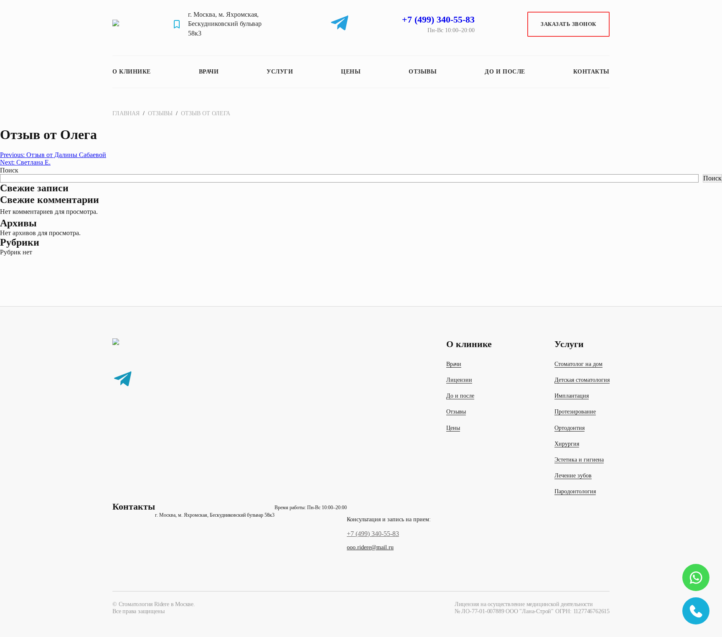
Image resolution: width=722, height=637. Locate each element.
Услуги (280, 72)
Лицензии (459, 380)
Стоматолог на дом (578, 364)
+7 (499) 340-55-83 (373, 533)
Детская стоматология (582, 380)
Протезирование (575, 412)
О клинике (131, 72)
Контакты (591, 72)
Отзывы (423, 72)
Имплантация (571, 396)
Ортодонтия (569, 428)
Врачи (209, 72)
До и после (505, 72)
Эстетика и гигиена (579, 460)
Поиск (9, 170)
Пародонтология (575, 491)
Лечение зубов (573, 475)
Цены (351, 72)
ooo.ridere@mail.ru (370, 547)
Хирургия (566, 444)
